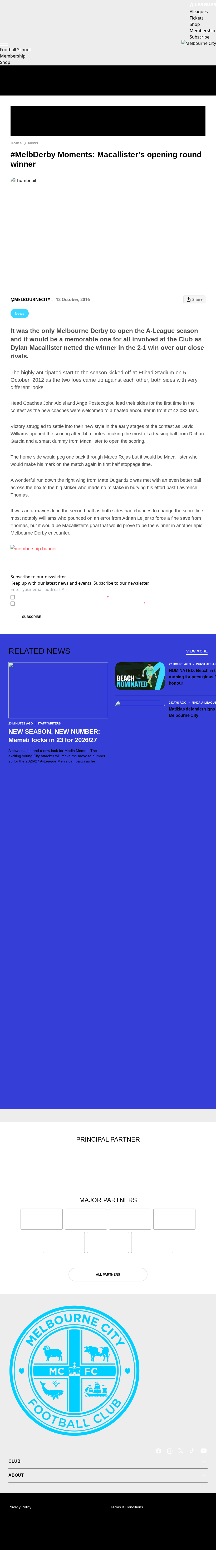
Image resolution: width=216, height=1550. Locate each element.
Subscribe (31, 617)
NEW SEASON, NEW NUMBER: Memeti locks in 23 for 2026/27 (54, 735)
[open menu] (4, 43)
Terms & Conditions (127, 1507)
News (33, 142)
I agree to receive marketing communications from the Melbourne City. (81, 603)
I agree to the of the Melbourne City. (63, 597)
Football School (15, 50)
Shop (5, 62)
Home (16, 142)
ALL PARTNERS (108, 1274)
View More (197, 651)
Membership (13, 56)
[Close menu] (204, 1521)
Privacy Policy (53, 597)
